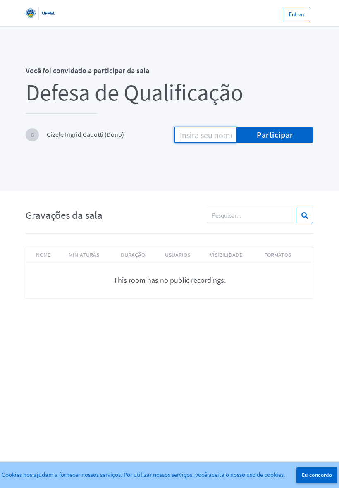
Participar (275, 134)
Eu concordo (317, 474)
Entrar (297, 14)
